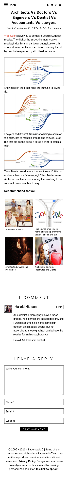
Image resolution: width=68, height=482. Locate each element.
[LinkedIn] (56, 5)
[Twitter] (52, 5)
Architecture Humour (50, 28)
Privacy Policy (27, 461)
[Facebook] (48, 5)
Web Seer (10, 35)
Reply (59, 307)
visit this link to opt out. (44, 469)
